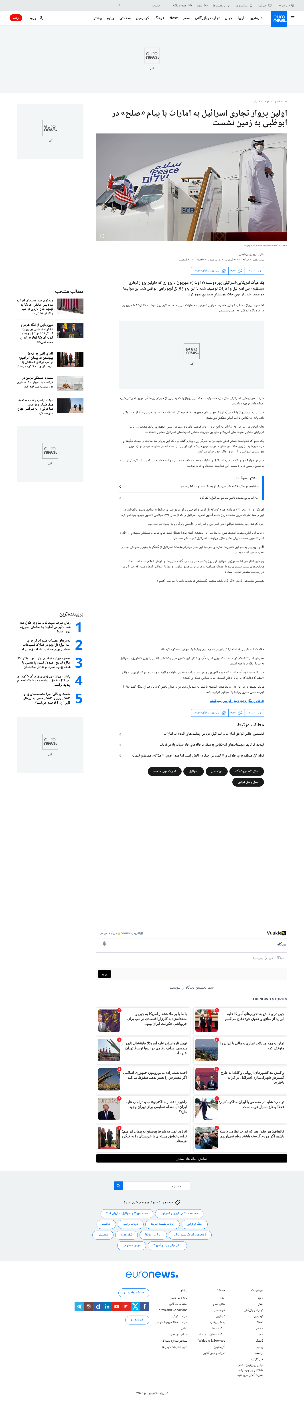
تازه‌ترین (255, 18)
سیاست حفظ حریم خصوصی (171, 1322)
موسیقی (103, 1234)
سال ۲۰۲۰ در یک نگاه (246, 771)
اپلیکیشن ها (218, 1328)
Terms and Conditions (172, 1310)
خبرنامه (139, 1319)
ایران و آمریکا (153, 1234)
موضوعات (257, 1290)
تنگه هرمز (126, 1234)
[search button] (119, 5)
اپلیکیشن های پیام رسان (212, 1334)
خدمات (221, 1290)
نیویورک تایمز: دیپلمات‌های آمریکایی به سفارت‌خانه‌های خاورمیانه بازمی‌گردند (212, 745)
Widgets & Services (212, 1341)
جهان (228, 18)
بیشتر (184, 1290)
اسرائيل (256, 102)
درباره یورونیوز (178, 1298)
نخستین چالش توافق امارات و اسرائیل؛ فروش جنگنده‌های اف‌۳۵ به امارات (214, 734)
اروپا (241, 18)
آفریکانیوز (219, 1347)
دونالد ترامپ (130, 1224)
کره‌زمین (142, 18)
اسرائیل (193, 771)
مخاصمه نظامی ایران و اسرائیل (179, 1213)
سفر (186, 18)
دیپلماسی (216, 771)
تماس (184, 1328)
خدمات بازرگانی (178, 1304)
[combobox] (142, 5)
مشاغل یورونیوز (178, 1334)
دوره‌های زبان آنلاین (214, 1353)
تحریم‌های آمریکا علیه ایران (190, 1234)
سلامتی (125, 18)
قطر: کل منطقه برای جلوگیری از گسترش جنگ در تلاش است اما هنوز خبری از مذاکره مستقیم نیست (198, 756)
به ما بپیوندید (217, 1322)
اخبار (277, 102)
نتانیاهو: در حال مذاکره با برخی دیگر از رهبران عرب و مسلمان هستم (220, 487)
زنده (16, 18)
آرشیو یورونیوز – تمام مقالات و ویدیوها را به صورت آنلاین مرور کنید (250, 1370)
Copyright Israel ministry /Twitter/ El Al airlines (265, 246)
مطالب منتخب (69, 291)
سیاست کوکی (179, 1316)
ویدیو (110, 18)
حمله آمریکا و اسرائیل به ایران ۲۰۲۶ (127, 1213)
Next (174, 18)
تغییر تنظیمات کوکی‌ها (174, 1347)
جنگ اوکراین (194, 1224)
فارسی (286, 5)
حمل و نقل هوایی (248, 782)
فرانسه (106, 1224)
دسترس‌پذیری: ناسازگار (174, 1341)
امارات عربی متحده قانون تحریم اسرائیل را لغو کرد (229, 498)
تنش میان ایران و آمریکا (167, 1245)
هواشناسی (219, 1310)
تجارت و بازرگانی (207, 18)
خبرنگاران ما (256, 1359)
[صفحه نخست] (286, 102)
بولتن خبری (219, 1304)
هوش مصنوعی (131, 1245)
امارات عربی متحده (164, 771)
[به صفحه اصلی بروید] (279, 19)
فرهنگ (159, 18)
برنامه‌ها (258, 1353)
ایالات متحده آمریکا (162, 1224)
